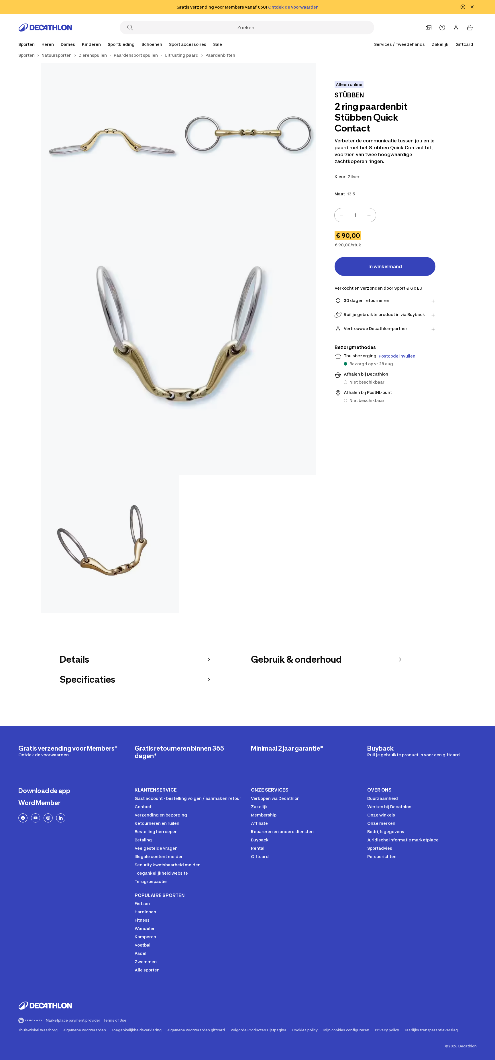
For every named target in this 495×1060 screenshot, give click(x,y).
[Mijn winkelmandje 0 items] (470, 27)
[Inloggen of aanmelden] (456, 27)
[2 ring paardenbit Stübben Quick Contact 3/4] (178, 337)
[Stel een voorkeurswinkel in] (428, 27)
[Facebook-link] (23, 818)
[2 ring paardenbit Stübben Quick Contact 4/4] (110, 544)
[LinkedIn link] (60, 818)
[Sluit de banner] (472, 6)
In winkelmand (385, 266)
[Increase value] (369, 215)
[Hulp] (442, 27)
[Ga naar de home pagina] (45, 27)
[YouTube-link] (35, 818)
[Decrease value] (341, 215)
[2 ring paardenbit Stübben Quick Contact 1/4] (247, 131)
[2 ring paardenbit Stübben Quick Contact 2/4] (110, 131)
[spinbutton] (355, 215)
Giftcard (464, 44)
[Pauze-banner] (462, 6)
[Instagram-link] (48, 818)
